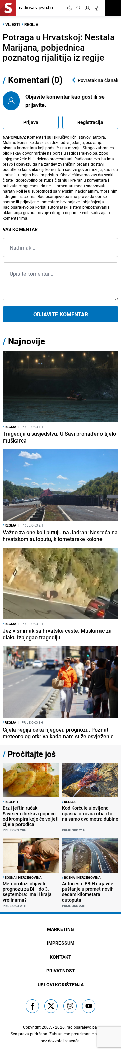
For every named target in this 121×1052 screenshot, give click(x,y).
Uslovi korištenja (61, 984)
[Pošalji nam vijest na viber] (70, 1006)
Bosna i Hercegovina (22, 877)
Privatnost (60, 970)
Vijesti (12, 24)
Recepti (10, 801)
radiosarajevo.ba (82, 1027)
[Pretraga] (78, 8)
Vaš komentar (20, 229)
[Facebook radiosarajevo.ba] (32, 1006)
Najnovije (26, 341)
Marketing (60, 929)
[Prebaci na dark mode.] (69, 8)
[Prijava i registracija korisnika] (87, 8)
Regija (31, 24)
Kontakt (60, 957)
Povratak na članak (98, 80)
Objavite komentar (60, 314)
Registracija (90, 122)
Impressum (60, 943)
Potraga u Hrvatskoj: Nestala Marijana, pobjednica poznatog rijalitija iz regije (59, 47)
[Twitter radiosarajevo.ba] (51, 1006)
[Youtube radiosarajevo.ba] (88, 1006)
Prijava (30, 122)
